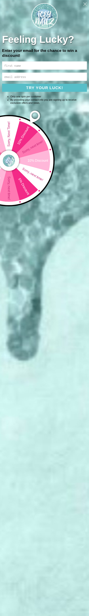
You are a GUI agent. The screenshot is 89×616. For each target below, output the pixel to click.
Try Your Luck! (44, 88)
